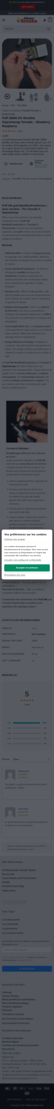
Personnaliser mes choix (14, 575)
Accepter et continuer (27, 567)
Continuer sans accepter (14, 539)
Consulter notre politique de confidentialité (22, 560)
